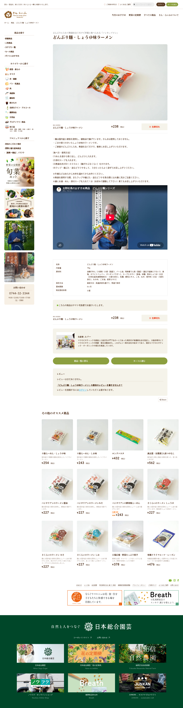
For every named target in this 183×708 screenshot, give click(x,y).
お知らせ (79, 585)
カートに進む (139, 361)
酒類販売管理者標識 (124, 585)
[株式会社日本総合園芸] (91, 626)
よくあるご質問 (124, 4)
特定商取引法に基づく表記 (107, 585)
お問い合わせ (174, 585)
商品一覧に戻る (81, 361)
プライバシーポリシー (139, 585)
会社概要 (94, 585)
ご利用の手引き (111, 4)
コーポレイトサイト (81, 638)
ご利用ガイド (152, 585)
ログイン (83, 390)
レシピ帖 (87, 585)
